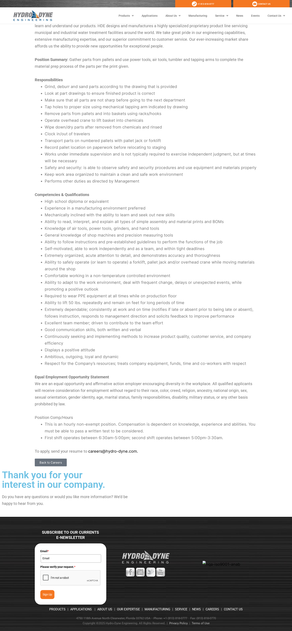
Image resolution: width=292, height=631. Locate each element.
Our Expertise (128, 609)
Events (255, 15)
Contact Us (274, 15)
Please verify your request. (57, 566)
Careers (212, 609)
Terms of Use (201, 623)
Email (44, 551)
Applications (150, 15)
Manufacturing (198, 15)
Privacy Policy (178, 623)
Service (219, 15)
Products (124, 15)
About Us (171, 15)
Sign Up (47, 594)
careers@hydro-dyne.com (112, 451)
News (239, 15)
